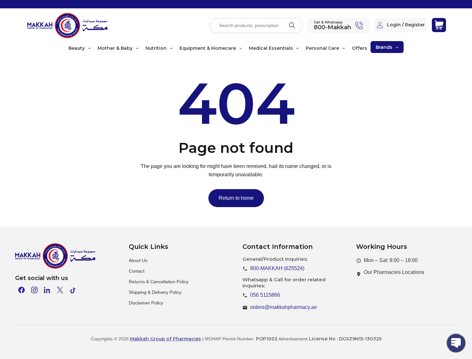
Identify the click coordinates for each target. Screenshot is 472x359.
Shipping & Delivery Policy (155, 292)
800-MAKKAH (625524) (277, 268)
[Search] (292, 25)
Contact (136, 271)
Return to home (236, 198)
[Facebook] (21, 290)
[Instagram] (34, 290)
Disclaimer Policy (146, 302)
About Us (138, 260)
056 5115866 (265, 295)
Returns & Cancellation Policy (158, 281)
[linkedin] (47, 290)
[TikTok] (72, 290)
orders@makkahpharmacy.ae (283, 307)
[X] (60, 290)
